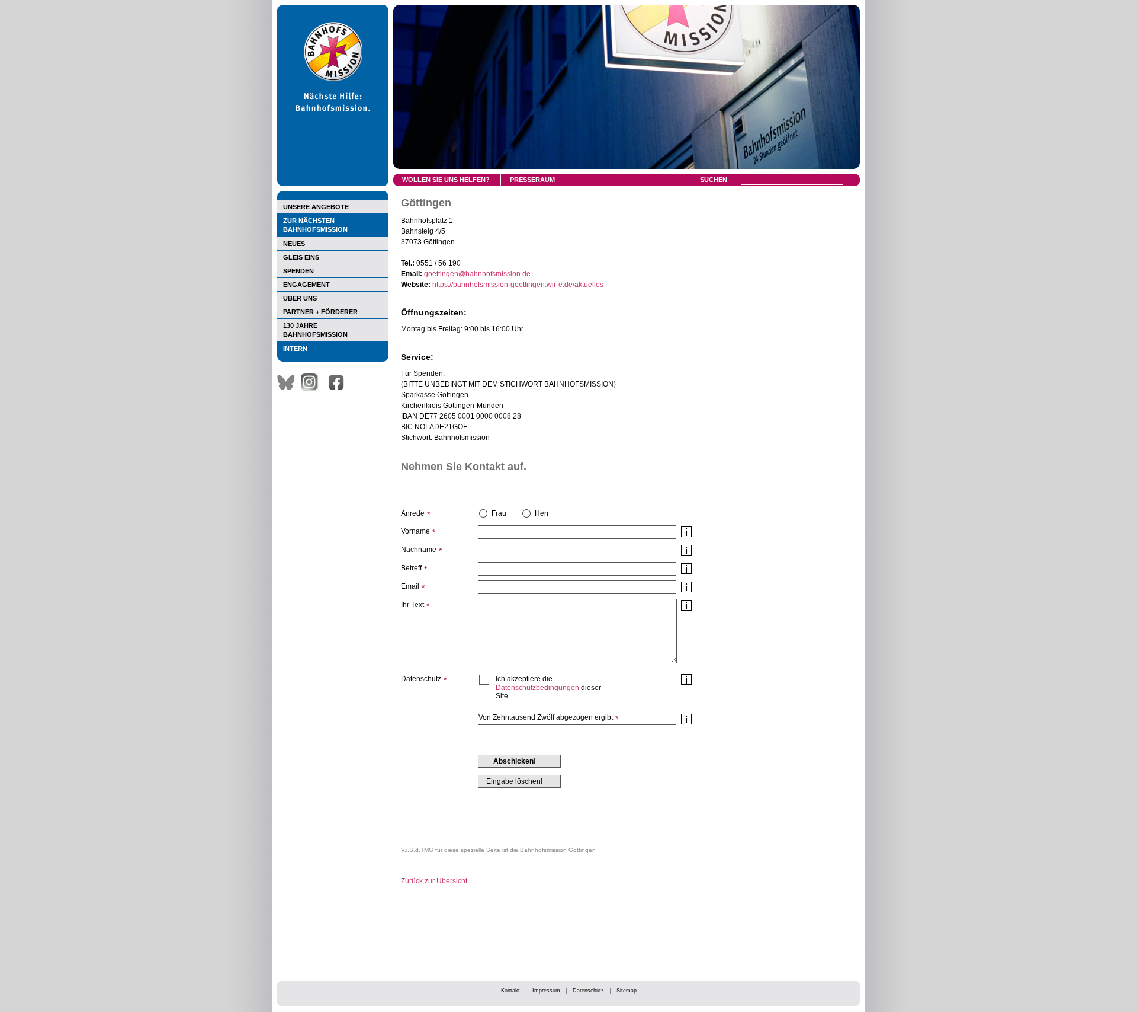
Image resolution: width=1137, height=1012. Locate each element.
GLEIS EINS (301, 257)
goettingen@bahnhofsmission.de (477, 274)
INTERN (295, 348)
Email (410, 586)
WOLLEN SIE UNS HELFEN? (446, 179)
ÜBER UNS (300, 298)
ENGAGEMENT (306, 284)
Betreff (411, 568)
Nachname (418, 549)
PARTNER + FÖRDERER (320, 311)
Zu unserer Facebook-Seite (339, 382)
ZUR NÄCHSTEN (315, 225)
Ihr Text (412, 605)
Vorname (415, 531)
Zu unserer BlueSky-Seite (289, 382)
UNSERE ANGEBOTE (316, 206)
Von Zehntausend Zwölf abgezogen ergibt (545, 717)
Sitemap (626, 991)
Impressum (546, 991)
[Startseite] (332, 184)
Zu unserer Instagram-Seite (313, 382)
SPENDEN (298, 270)
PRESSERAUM (532, 179)
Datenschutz (588, 991)
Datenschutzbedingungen (537, 688)
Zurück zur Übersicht (434, 881)
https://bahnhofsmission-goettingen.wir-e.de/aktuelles (517, 284)
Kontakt (510, 991)
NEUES (294, 243)
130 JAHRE (315, 330)
